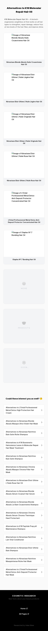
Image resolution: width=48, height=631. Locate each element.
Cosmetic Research (24, 596)
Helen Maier (29, 625)
